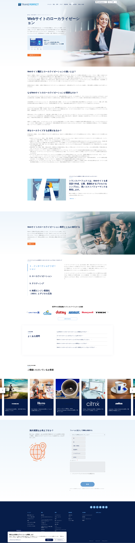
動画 (28, 520)
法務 (55, 518)
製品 (54, 4)
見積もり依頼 (81, 4)
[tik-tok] (106, 507)
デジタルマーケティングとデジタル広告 (60, 530)
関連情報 (66, 4)
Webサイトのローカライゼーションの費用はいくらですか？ (72, 343)
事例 (70, 4)
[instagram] (100, 507)
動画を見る (72, 198)
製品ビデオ (70, 518)
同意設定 (18, 530)
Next (107, 312)
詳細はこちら (31, 243)
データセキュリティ (44, 524)
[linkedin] (103, 507)
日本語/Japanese (101, 2)
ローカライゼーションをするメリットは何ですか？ (70, 335)
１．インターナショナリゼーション (43, 267)
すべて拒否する (59, 539)
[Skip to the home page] (28, 4)
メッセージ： (73, 460)
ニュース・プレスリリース (86, 518)
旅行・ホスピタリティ (58, 520)
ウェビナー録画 (71, 520)
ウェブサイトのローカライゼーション (46, 517)
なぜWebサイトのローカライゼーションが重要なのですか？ (72, 331)
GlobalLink (43, 529)
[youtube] (97, 507)
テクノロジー (33, 14)
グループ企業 (111, 2)
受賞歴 (83, 520)
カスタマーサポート (30, 524)
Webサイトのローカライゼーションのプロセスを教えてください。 (74, 339)
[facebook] (91, 507)
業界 (57, 4)
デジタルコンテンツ (30, 518)
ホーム (28, 14)
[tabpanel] (67, 33)
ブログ (61, 4)
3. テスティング (37, 283)
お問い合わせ (98, 512)
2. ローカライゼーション (41, 276)
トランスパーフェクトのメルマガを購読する (83, 473)
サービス (49, 4)
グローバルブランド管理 (31, 522)
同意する (49, 539)
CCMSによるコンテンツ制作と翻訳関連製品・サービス (46, 527)
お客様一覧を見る (67, 318)
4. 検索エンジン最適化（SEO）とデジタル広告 (41, 292)
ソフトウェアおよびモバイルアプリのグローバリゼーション (46, 520)
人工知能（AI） (43, 522)
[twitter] (94, 507)
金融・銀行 (56, 524)
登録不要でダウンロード (34, 55)
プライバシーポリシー (15, 539)
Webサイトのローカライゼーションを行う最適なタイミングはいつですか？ (76, 347)
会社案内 (75, 4)
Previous (27, 312)
